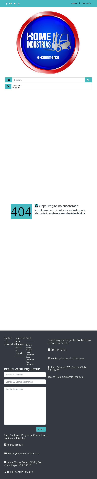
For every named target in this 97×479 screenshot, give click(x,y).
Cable (29, 338)
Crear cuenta (86, 3)
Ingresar (74, 3)
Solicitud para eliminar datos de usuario (20, 346)
